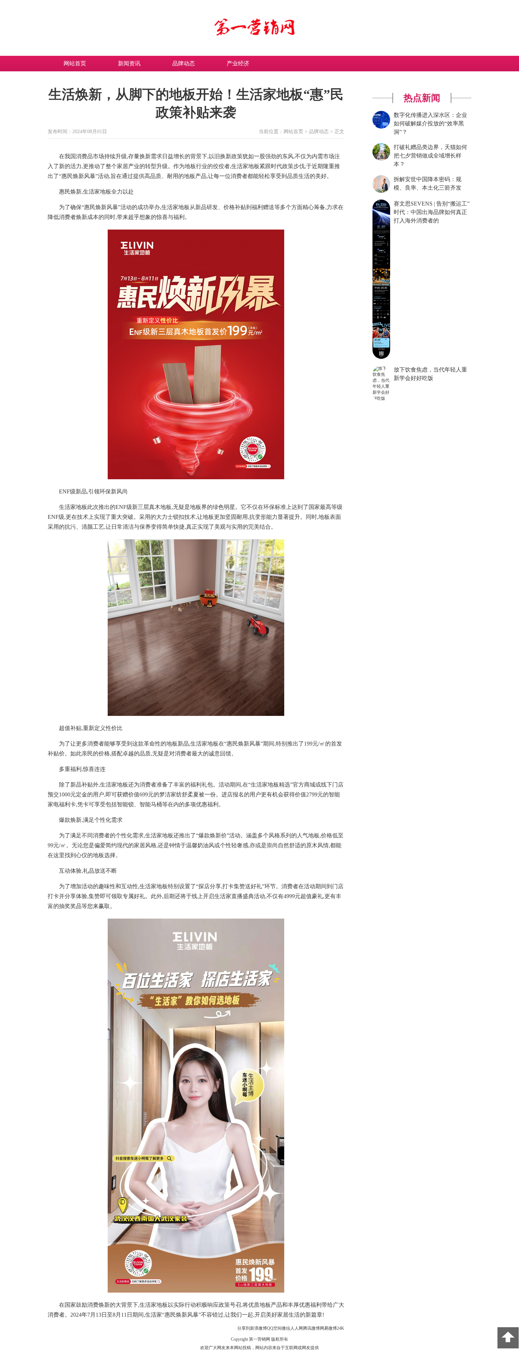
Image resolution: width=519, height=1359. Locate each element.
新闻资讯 (129, 63)
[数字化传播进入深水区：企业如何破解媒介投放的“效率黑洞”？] (381, 127)
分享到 (243, 1328)
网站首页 (75, 63)
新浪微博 (258, 1328)
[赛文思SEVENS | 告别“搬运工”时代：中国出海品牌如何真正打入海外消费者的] (381, 357)
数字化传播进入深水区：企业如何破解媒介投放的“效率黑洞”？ (430, 123)
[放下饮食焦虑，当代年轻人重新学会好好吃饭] (381, 398)
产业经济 (238, 63)
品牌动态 (183, 63)
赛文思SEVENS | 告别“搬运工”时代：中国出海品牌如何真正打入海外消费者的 (432, 212)
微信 (286, 1328)
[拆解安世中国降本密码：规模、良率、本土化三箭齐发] (381, 191)
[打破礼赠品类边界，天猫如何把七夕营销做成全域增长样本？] (381, 159)
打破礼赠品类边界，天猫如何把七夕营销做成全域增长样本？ (430, 155)
